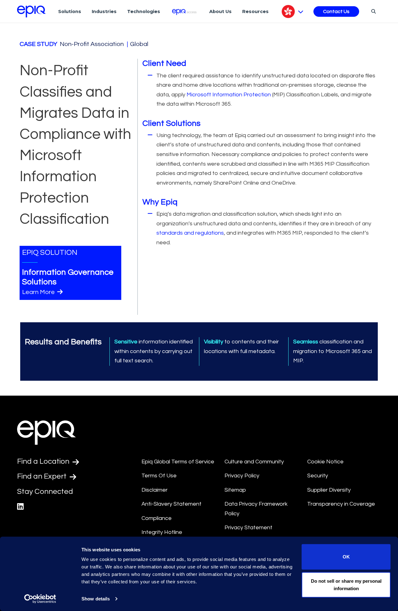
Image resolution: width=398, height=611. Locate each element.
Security (317, 476)
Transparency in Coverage (341, 504)
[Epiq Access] (184, 11)
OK (346, 556)
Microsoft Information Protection (229, 95)
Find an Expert (42, 476)
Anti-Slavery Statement (171, 504)
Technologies (143, 11)
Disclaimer (154, 490)
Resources (255, 11)
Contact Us (336, 11)
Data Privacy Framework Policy (256, 509)
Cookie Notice (325, 462)
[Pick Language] (292, 11)
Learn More (39, 292)
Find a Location (44, 461)
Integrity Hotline (161, 532)
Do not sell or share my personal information (346, 584)
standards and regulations (190, 233)
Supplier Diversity (329, 490)
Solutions (69, 11)
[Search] (373, 11)
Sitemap (235, 490)
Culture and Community (254, 462)
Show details (95, 598)
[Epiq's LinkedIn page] (20, 507)
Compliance (156, 518)
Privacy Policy (241, 476)
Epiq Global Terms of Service (177, 462)
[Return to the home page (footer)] (31, 11)
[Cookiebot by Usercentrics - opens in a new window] (40, 599)
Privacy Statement (248, 528)
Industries (104, 11)
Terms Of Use (159, 476)
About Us (220, 11)
